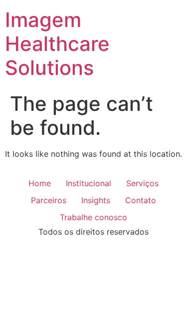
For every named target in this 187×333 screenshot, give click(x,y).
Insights (95, 200)
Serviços (142, 183)
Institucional (88, 183)
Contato (140, 200)
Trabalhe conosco (93, 217)
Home (39, 183)
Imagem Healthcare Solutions (57, 43)
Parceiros (48, 200)
